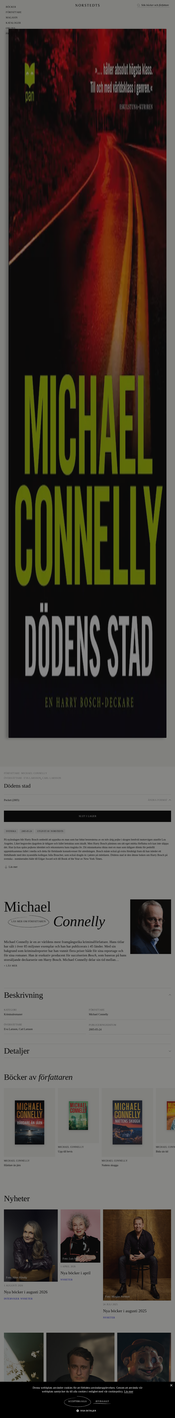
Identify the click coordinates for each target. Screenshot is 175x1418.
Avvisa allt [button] (102, 1401)
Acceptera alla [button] (77, 1401)
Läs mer (129, 1391)
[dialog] (87, 709)
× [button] (171, 1385)
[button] (87, 1410)
